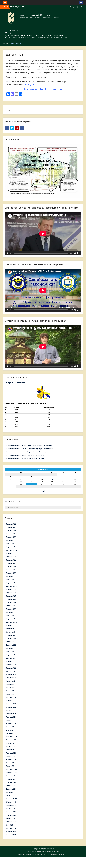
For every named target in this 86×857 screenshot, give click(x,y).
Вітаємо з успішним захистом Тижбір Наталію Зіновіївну (25, 458)
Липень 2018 (10, 809)
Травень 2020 (11, 753)
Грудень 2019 (11, 766)
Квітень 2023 (10, 642)
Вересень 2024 (11, 593)
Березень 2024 (11, 609)
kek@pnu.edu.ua (13, 33)
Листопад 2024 (11, 586)
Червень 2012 (11, 831)
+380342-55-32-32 (14, 31)
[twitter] (74, 7)
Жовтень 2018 (11, 802)
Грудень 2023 (11, 619)
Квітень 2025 (10, 570)
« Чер (42, 491)
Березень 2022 (11, 684)
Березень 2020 (11, 759)
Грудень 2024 (11, 583)
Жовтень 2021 (11, 701)
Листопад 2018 (11, 799)
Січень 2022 (10, 691)
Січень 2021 (10, 730)
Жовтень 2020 (11, 740)
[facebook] (70, 7)
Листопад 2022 (11, 658)
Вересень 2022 (11, 665)
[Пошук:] (39, 110)
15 (63, 479)
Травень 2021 (11, 717)
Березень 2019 (11, 789)
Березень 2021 (11, 723)
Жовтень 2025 (11, 553)
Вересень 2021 (11, 704)
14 (52, 479)
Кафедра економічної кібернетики (35, 15)
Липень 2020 (10, 746)
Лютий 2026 (10, 540)
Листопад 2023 (11, 622)
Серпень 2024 (11, 596)
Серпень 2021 (11, 707)
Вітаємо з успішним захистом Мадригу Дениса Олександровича (28, 452)
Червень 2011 (11, 835)
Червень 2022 (11, 674)
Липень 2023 (10, 632)
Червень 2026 (11, 527)
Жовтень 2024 (11, 589)
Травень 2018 (11, 815)
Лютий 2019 (10, 792)
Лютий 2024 (10, 612)
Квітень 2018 (10, 818)
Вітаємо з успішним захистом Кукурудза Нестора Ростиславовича (29, 445)
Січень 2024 (10, 615)
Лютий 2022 (10, 687)
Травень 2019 (11, 782)
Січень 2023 (10, 651)
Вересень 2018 (11, 805)
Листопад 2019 (11, 769)
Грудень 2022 (11, 655)
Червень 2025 (11, 563)
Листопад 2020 (11, 737)
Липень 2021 (10, 710)
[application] (43, 233)
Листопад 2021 (11, 697)
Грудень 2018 (11, 795)
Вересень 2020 (11, 743)
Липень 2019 (10, 776)
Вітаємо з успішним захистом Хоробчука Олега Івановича (26, 455)
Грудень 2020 (11, 733)
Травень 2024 (11, 602)
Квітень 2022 (10, 681)
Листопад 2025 (11, 550)
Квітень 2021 (10, 720)
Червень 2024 (11, 599)
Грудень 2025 (11, 547)
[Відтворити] (8, 253)
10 (10, 479)
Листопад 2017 (11, 828)
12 (31, 479)
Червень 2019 (11, 779)
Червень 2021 (11, 714)
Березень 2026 (11, 537)
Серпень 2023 (11, 629)
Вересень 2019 (11, 773)
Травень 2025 (11, 566)
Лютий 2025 (10, 576)
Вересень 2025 (11, 557)
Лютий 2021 (10, 727)
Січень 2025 (10, 579)
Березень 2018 (11, 822)
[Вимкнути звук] (75, 253)
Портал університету (34, 851)
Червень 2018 (11, 812)
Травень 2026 (11, 530)
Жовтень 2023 (11, 625)
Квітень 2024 (10, 606)
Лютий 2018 (10, 825)
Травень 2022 (11, 678)
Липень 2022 (10, 671)
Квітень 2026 (10, 534)
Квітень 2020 (10, 756)
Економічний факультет (50, 851)
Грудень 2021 (11, 694)
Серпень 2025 (11, 560)
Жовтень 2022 (11, 661)
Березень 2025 (11, 573)
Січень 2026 (10, 543)
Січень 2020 (10, 763)
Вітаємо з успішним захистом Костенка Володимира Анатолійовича (29, 449)
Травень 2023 (11, 638)
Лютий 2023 (10, 648)
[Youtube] (78, 7)
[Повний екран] (78, 253)
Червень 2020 (11, 750)
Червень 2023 (11, 635)
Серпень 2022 (11, 668)
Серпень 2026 (11, 524)
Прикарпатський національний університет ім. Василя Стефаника (40, 854)
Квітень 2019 (10, 786)
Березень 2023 (11, 645)
